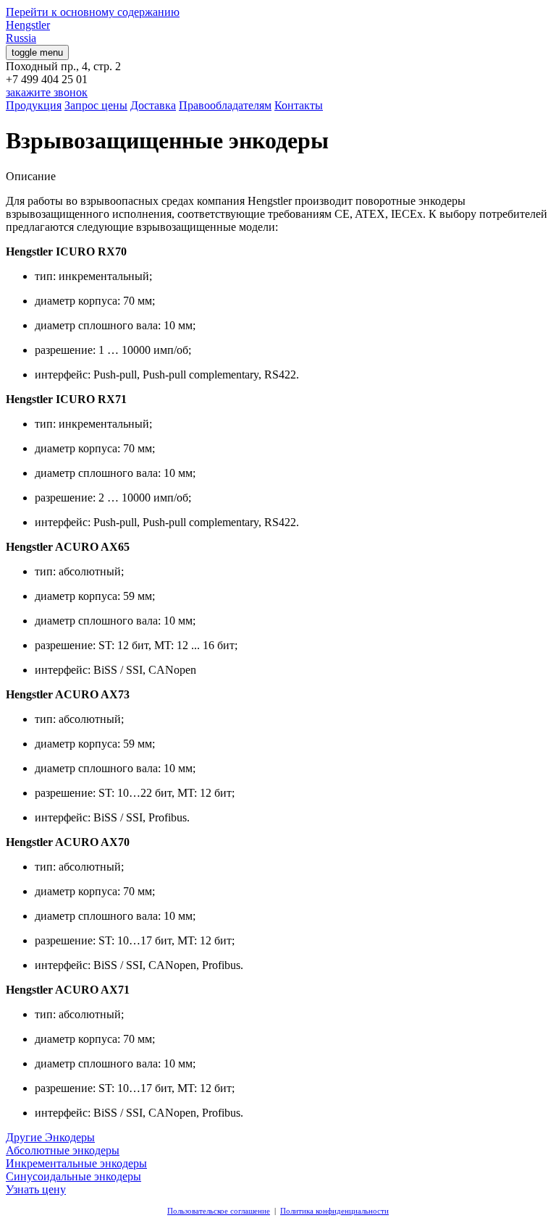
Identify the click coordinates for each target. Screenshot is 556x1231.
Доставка (153, 105)
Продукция (34, 105)
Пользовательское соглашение (218, 1210)
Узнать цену (36, 1189)
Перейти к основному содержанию (93, 12)
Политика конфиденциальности (334, 1210)
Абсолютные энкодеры (62, 1150)
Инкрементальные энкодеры (76, 1163)
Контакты (298, 105)
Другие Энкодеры (50, 1137)
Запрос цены (95, 105)
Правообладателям (225, 105)
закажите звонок (47, 92)
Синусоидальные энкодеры (73, 1176)
